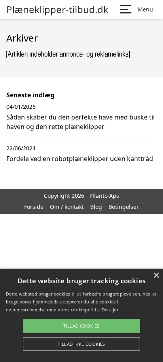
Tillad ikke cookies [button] (81, 344)
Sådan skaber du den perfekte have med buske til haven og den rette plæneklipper (80, 122)
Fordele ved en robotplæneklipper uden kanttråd (79, 158)
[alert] (81, 315)
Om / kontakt (67, 206)
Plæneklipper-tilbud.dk (57, 9)
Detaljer (110, 310)
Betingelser (123, 206)
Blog (96, 206)
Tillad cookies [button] (81, 326)
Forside (34, 206)
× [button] (156, 276)
